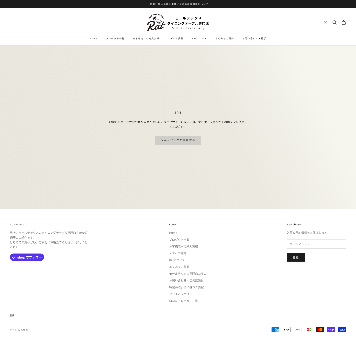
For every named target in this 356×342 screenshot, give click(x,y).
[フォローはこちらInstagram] (12, 315)
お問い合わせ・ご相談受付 (186, 280)
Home (94, 38)
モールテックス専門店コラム (188, 273)
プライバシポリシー (182, 294)
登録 (296, 257)
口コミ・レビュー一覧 (183, 301)
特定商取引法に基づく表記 (186, 287)
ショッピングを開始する (178, 140)
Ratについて (199, 38)
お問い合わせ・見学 (254, 38)
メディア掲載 (176, 38)
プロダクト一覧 (115, 38)
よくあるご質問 (224, 38)
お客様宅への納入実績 (146, 38)
